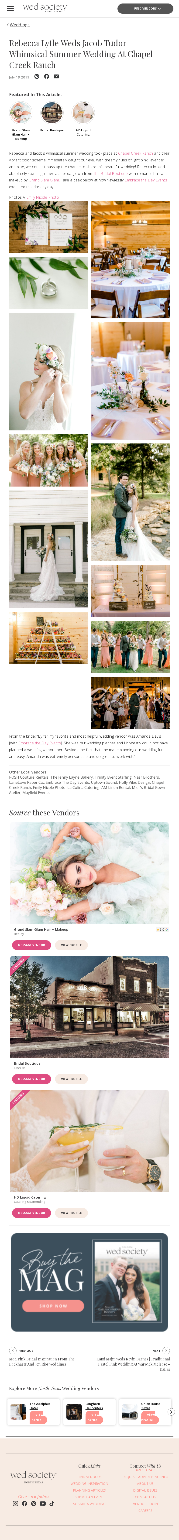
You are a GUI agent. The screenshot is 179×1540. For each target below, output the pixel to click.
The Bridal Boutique (110, 173)
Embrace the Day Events (146, 180)
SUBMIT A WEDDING (89, 1504)
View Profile (71, 945)
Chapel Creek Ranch (135, 153)
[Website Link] (33, 1484)
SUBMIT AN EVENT (89, 1497)
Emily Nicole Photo (43, 197)
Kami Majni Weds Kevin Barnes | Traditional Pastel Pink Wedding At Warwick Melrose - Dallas (133, 1364)
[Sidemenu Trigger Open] (10, 8)
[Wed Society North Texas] (45, 8)
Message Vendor (31, 945)
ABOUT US (145, 1483)
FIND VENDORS (145, 8)
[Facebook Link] (24, 1504)
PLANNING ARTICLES (89, 1490)
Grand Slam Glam (44, 180)
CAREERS (145, 1510)
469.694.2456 (145, 1470)
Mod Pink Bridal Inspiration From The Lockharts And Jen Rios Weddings (42, 1361)
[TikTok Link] (51, 1504)
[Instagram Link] (15, 1504)
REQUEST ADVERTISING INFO (145, 1477)
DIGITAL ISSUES (145, 1490)
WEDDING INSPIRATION (89, 1483)
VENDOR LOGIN (145, 1504)
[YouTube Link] (42, 1504)
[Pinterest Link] (33, 1504)
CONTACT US (145, 1497)
